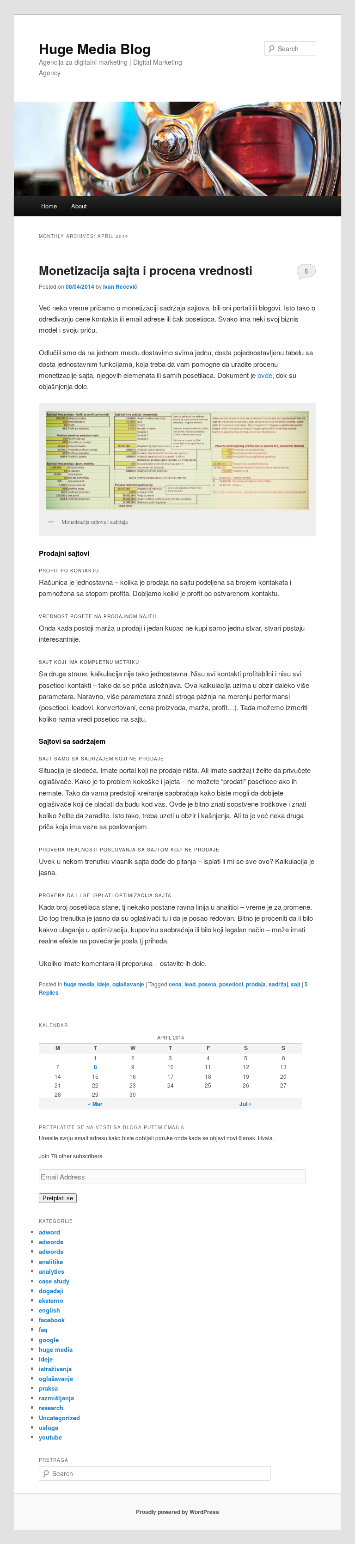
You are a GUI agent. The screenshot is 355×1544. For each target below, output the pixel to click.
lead (190, 984)
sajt (295, 984)
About (79, 205)
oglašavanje (128, 984)
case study (54, 1281)
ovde (264, 375)
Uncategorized (59, 1417)
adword (49, 1232)
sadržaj (278, 984)
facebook (52, 1319)
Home (49, 205)
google (49, 1339)
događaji (51, 1290)
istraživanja (55, 1368)
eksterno (51, 1300)
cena (175, 984)
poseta (207, 984)
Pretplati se (58, 1198)
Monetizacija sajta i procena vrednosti (145, 270)
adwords (51, 1241)
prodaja (256, 984)
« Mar (95, 1104)
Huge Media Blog (95, 48)
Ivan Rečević (120, 286)
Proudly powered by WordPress (177, 1512)
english (49, 1310)
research (51, 1407)
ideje (103, 984)
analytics (51, 1271)
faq (43, 1329)
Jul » (245, 1104)
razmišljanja (56, 1397)
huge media (79, 984)
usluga (48, 1427)
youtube (50, 1437)
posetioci (231, 984)
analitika (51, 1261)
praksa (48, 1388)
